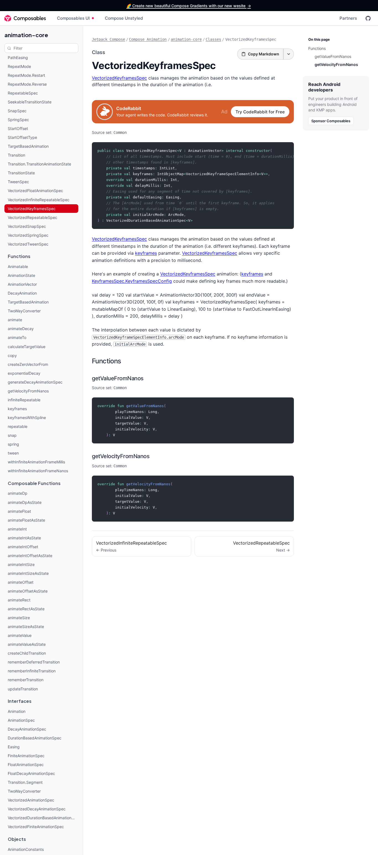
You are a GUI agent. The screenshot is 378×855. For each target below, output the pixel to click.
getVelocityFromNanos (120, 456)
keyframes (146, 253)
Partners (348, 18)
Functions (106, 361)
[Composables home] (25, 18)
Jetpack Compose (108, 39)
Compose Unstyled (124, 18)
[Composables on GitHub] (368, 18)
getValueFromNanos (118, 378)
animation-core (26, 34)
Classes (213, 39)
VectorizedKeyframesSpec (119, 78)
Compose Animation (148, 39)
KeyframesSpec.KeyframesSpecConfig (132, 281)
